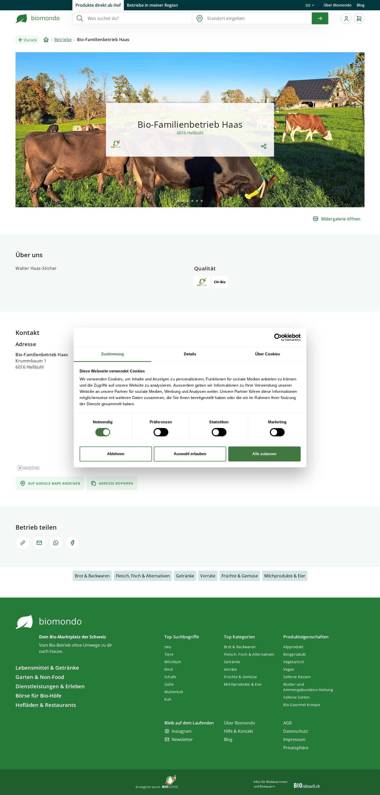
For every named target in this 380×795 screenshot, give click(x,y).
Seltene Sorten (296, 697)
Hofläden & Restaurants (46, 704)
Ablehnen (115, 454)
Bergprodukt (294, 654)
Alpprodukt (293, 646)
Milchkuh (172, 661)
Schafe (170, 676)
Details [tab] (190, 354)
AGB (287, 723)
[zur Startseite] (38, 18)
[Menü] (346, 18)
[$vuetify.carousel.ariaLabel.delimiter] (178, 201)
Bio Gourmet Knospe (301, 704)
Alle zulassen (264, 454)
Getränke (185, 576)
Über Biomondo (338, 5)
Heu (168, 646)
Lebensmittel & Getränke (47, 667)
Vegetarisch (293, 661)
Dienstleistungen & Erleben (50, 686)
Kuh (168, 699)
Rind (168, 669)
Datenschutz (295, 731)
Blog (360, 5)
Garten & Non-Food (40, 677)
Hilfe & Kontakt (238, 731)
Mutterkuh (173, 691)
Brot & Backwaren (92, 576)
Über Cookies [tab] (267, 354)
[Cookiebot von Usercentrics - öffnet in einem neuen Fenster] (278, 337)
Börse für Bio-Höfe (39, 695)
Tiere (168, 654)
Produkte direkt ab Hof (98, 5)
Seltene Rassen (297, 676)
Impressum (294, 739)
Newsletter (182, 739)
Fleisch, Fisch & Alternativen (143, 576)
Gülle (169, 684)
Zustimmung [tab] (112, 354)
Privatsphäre (295, 748)
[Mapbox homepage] (28, 468)
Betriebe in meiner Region (152, 5)
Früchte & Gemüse (240, 576)
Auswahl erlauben (190, 454)
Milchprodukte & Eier (284, 576)
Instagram (182, 731)
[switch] (161, 432)
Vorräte (207, 576)
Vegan (288, 669)
